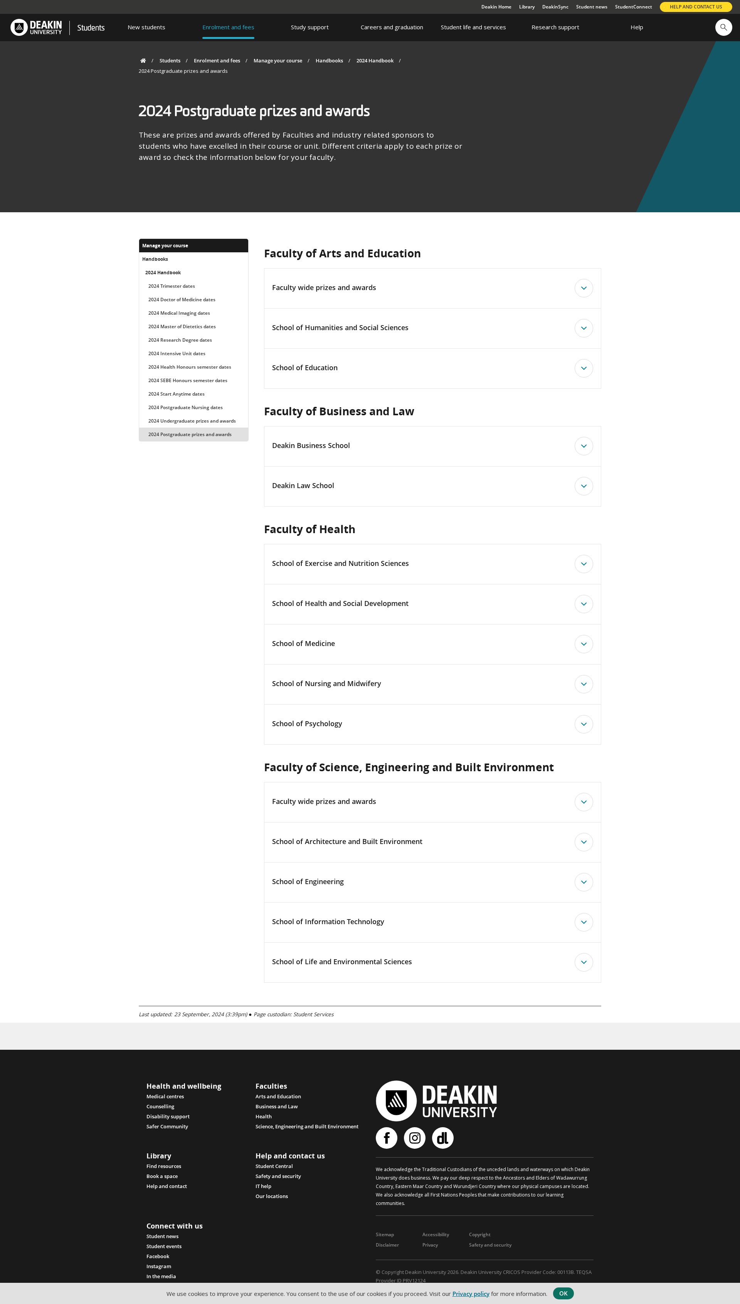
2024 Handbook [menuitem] (163, 272)
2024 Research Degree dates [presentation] (180, 340)
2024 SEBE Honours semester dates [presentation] (187, 380)
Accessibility (435, 1234)
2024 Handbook (375, 60)
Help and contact (166, 1186)
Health (264, 1116)
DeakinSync (555, 6)
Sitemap (385, 1234)
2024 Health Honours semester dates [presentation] (189, 367)
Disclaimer (387, 1245)
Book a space (162, 1176)
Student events (164, 1246)
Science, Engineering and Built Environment (307, 1126)
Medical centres (165, 1096)
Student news (591, 6)
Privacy (430, 1245)
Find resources (163, 1166)
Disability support (168, 1116)
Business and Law (277, 1106)
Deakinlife (444, 1138)
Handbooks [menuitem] (155, 259)
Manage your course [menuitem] (165, 245)
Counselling (160, 1106)
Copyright (480, 1234)
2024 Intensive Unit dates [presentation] (176, 353)
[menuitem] (146, 27)
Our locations (272, 1196)
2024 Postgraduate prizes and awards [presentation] (190, 434)
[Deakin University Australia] (36, 27)
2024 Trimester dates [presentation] (171, 286)
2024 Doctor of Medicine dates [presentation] (181, 299)
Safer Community (167, 1126)
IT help (263, 1186)
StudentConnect (633, 6)
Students (90, 28)
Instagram (158, 1266)
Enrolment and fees (217, 60)
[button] (723, 27)
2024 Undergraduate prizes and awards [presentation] (192, 421)
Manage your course (278, 60)
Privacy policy (470, 1293)
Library (527, 6)
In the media (161, 1276)
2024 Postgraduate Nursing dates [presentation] (185, 407)
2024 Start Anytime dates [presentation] (176, 394)
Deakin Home (496, 6)
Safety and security (278, 1176)
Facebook (157, 1256)
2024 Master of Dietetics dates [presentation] (182, 326)
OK (563, 1293)
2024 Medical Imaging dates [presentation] (179, 313)
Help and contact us (696, 6)
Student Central (274, 1166)
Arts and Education (278, 1096)
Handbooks (329, 60)
